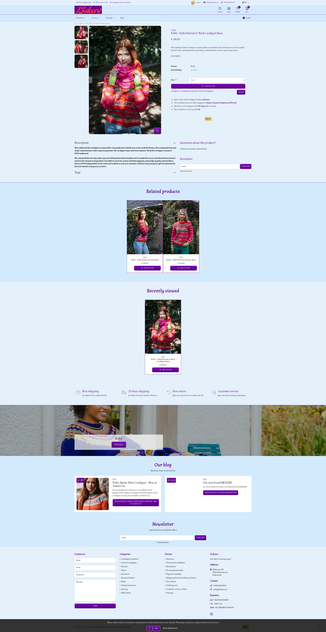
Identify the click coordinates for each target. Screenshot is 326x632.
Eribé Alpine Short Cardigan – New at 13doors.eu (135, 484)
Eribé (193, 66)
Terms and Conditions (175, 563)
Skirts (123, 570)
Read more (175, 56)
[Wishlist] (131, 268)
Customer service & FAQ (176, 589)
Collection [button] (80, 18)
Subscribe (246, 166)
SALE (248, 18)
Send (95, 606)
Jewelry (124, 589)
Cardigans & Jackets (189, 91)
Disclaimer (171, 566)
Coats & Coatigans (129, 563)
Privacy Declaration (186, 171)
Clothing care (172, 585)
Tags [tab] (77, 172)
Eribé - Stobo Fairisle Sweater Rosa (181, 260)
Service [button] (95, 18)
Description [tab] (81, 142)
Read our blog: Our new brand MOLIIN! (221, 493)
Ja (149, 628)
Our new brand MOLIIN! (217, 482)
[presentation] (89, 80)
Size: (173, 80)
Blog (122, 18)
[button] (244, 2)
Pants (123, 581)
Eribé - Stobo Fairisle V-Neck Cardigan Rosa (163, 360)
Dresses (124, 566)
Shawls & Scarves (128, 585)
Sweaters (125, 574)
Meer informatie (170, 628)
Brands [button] (109, 18)
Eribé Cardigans (206, 91)
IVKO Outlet (126, 593)
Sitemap (169, 593)
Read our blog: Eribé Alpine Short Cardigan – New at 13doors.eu (136, 502)
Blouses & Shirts (128, 578)
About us (170, 559)
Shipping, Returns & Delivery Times (181, 578)
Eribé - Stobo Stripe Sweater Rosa (145, 260)
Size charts (171, 581)
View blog (246, 472)
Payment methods (173, 574)
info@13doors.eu (220, 589)
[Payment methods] (208, 119)
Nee (156, 628)
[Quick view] (158, 205)
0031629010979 (219, 586)
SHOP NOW (119, 444)
